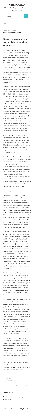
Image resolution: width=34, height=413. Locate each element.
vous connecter (14, 397)
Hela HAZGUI (17, 4)
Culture (14, 30)
